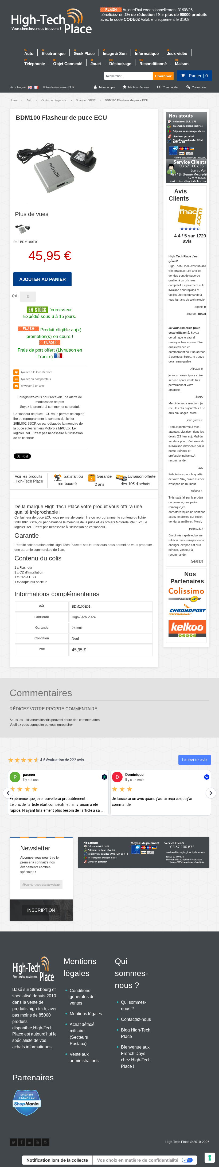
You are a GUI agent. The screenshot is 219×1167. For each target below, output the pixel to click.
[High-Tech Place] (55, 21)
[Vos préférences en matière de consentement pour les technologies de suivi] (210, 1158)
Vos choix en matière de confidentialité (137, 1160)
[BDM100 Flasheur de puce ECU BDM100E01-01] (22, 228)
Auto (29, 100)
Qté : (15, 296)
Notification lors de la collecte (57, 1160)
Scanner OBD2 (86, 100)
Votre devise (51, 87)
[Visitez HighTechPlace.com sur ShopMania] (26, 1092)
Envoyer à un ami (32, 385)
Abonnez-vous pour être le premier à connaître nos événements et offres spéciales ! (39, 865)
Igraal (202, 313)
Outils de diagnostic (54, 100)
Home (13, 100)
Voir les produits (28, 478)
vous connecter (33, 725)
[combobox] (127, 75)
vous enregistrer (61, 725)
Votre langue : (18, 87)
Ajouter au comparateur (36, 379)
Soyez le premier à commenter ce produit (50, 407)
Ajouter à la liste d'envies (37, 372)
